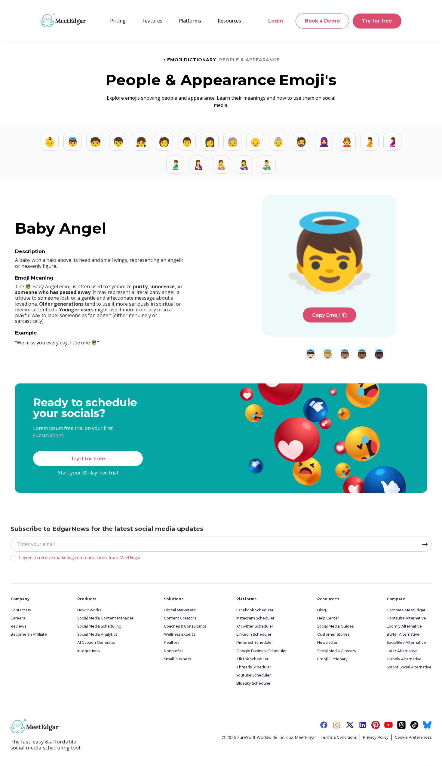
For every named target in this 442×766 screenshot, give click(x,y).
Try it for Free (88, 459)
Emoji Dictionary (189, 59)
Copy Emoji (329, 315)
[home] (63, 20)
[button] (152, 21)
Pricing (118, 20)
